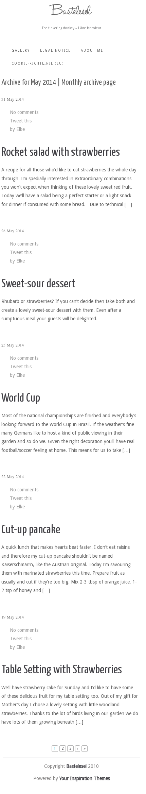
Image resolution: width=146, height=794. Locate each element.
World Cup (20, 398)
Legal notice (55, 50)
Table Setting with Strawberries (61, 670)
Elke (20, 129)
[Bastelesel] (72, 9)
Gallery (21, 50)
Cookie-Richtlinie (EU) (38, 63)
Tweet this (21, 120)
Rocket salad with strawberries (60, 152)
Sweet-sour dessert (38, 284)
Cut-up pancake (30, 530)
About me (92, 50)
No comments (24, 112)
